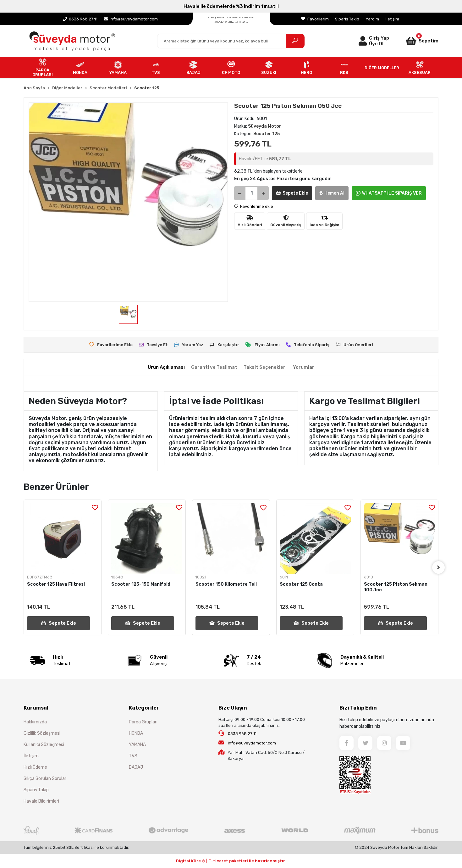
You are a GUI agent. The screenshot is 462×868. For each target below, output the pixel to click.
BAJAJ (136, 767)
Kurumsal (36, 708)
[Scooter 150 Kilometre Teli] (231, 538)
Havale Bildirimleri (41, 801)
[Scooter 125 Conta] (315, 538)
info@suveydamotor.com (252, 743)
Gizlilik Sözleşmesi (42, 733)
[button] (414, 41)
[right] (438, 567)
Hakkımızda (35, 722)
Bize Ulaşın (232, 708)
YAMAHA (137, 744)
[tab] (166, 367)
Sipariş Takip (347, 19)
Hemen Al (334, 193)
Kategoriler (144, 708)
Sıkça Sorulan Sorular (45, 778)
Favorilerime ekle (256, 206)
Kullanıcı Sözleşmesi (44, 744)
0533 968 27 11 (241, 733)
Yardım (372, 19)
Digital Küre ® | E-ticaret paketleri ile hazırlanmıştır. (231, 861)
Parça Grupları (143, 722)
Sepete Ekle (295, 193)
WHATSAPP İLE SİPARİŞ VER (392, 193)
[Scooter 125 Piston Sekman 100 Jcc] (399, 538)
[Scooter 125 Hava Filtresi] (62, 538)
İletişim (392, 19)
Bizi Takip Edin (358, 708)
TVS (133, 756)
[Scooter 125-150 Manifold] (146, 538)
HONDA (136, 733)
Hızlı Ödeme (35, 767)
